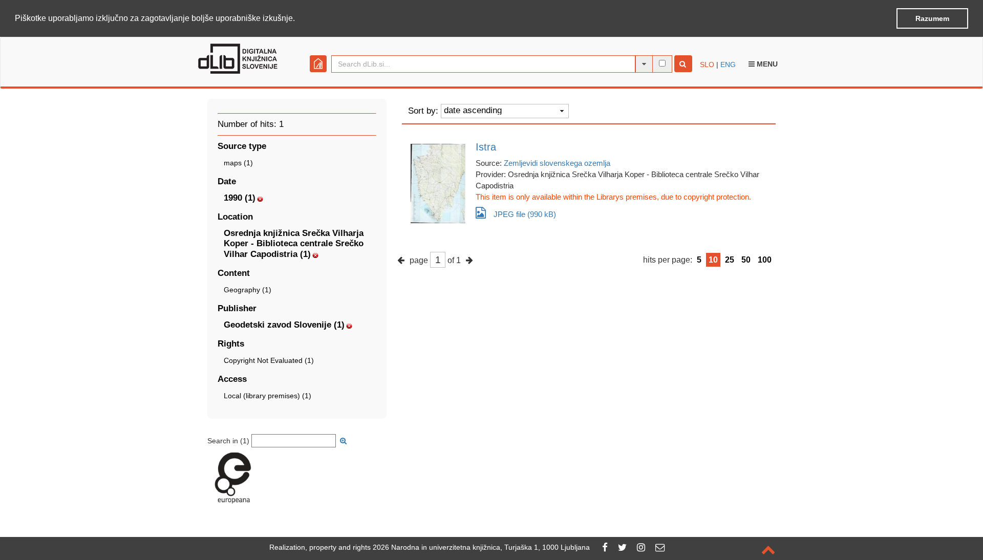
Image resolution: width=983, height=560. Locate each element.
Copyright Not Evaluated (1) (269, 360)
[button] (298, 18)
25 (729, 259)
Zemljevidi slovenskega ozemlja (557, 163)
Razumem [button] (932, 18)
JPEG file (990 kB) (525, 214)
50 (746, 259)
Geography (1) (247, 290)
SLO (707, 64)
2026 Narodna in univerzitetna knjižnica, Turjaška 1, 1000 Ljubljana (481, 547)
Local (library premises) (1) (267, 396)
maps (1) (238, 163)
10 (713, 259)
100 (765, 259)
